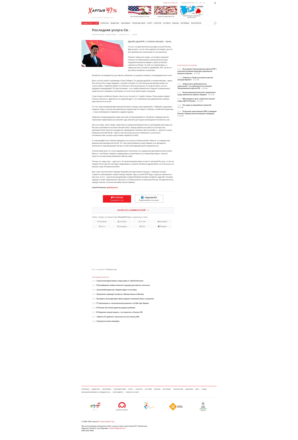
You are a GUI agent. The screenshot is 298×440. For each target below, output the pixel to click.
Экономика (125, 23)
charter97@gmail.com (117, 428)
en (204, 2)
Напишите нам (111, 269)
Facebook (103, 222)
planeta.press (112, 187)
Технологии (196, 23)
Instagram (123, 226)
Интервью (185, 23)
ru (200, 2)
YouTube (123, 222)
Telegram (163, 226)
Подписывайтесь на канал (149, 199)
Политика (105, 23)
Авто (197, 389)
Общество (115, 23)
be (197, 2)
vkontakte (163, 222)
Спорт (149, 23)
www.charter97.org (107, 421)
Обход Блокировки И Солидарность (95, 392)
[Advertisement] (127, 249)
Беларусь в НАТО (132, 392)
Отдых (204, 389)
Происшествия (138, 23)
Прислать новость (170, 2)
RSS (143, 226)
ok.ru (103, 226)
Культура (157, 23)
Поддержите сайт (117, 199)
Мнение (175, 23)
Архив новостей (188, 2)
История (167, 23)
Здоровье (189, 389)
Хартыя (102, 11)
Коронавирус (118, 392)
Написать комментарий (133, 210)
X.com (143, 222)
